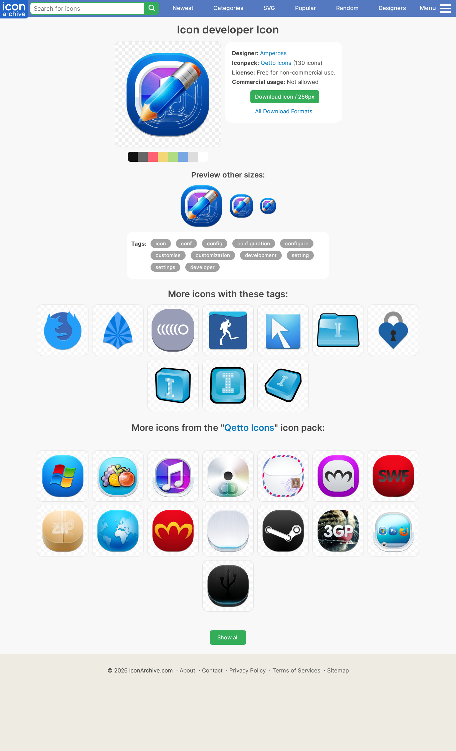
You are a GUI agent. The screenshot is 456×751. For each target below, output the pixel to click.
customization (213, 255)
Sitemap (338, 670)
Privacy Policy (247, 670)
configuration (253, 243)
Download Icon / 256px (284, 96)
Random (347, 8)
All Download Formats (283, 111)
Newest (183, 8)
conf (186, 243)
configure (296, 243)
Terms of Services (296, 670)
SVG (269, 8)
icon (161, 243)
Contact (212, 670)
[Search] (151, 8)
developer (202, 267)
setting (300, 255)
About (187, 670)
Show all (228, 637)
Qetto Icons (276, 62)
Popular (305, 8)
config (214, 243)
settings (165, 267)
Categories (228, 8)
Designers (392, 8)
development (261, 255)
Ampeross (273, 53)
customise (168, 255)
